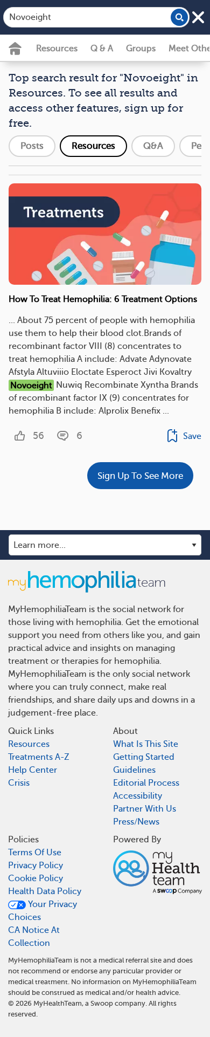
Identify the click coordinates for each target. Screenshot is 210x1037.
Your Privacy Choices (42, 910)
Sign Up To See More (140, 476)
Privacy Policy (35, 865)
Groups (141, 48)
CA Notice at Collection (34, 936)
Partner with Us (144, 809)
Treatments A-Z (38, 757)
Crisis (19, 783)
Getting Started (143, 757)
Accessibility (137, 796)
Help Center (32, 770)
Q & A (101, 48)
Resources (57, 48)
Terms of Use (34, 852)
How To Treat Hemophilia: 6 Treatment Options (103, 299)
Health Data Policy (44, 891)
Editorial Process (146, 783)
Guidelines (134, 770)
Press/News (136, 822)
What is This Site (145, 744)
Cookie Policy (35, 878)
